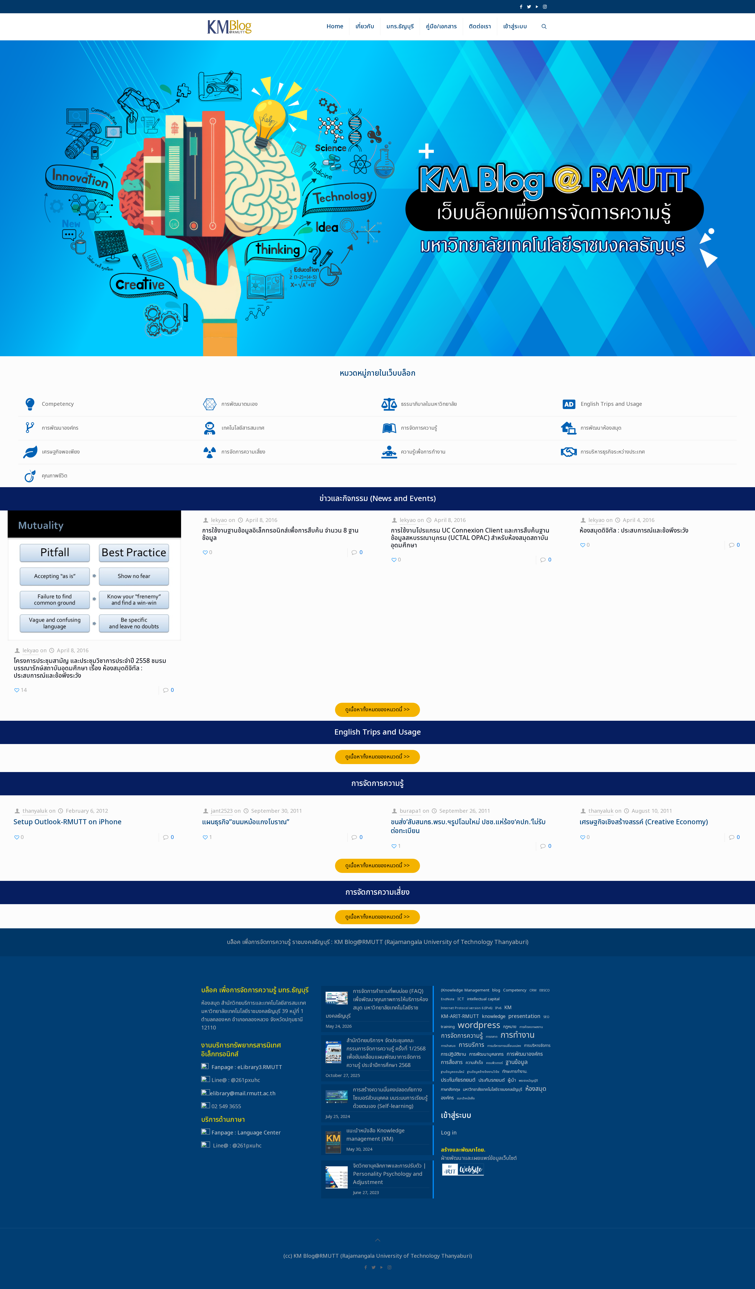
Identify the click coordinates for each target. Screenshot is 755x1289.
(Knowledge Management (465, 990)
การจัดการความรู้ (462, 1036)
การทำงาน (517, 1035)
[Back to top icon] (377, 1240)
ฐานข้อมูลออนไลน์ (452, 1072)
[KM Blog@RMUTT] (229, 26)
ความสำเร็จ (474, 1063)
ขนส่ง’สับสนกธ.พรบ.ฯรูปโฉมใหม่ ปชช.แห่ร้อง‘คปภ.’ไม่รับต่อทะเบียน (468, 826)
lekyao (30, 651)
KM (508, 1007)
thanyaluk (34, 811)
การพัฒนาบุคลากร (486, 1054)
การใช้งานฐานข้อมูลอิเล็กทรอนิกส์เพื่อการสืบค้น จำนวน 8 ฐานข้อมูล (280, 534)
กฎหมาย (509, 1027)
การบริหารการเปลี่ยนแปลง (504, 1046)
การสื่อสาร (452, 1062)
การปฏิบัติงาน (453, 1054)
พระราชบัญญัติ (528, 1080)
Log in (449, 1133)
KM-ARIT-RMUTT (460, 1016)
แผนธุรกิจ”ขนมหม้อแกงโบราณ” (245, 822)
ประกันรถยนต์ (491, 1080)
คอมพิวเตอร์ (494, 1063)
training (448, 1027)
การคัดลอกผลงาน (531, 1027)
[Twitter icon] (529, 7)
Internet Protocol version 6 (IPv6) (466, 1008)
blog (496, 990)
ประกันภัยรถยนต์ (458, 1080)
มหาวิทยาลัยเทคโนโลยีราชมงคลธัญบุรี (492, 1090)
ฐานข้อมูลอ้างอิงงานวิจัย (483, 1072)
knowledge (493, 1016)
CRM (532, 990)
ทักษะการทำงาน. (514, 1072)
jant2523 (222, 811)
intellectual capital (483, 999)
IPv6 (498, 1008)
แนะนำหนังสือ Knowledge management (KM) (375, 1135)
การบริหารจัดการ (537, 1046)
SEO (546, 1017)
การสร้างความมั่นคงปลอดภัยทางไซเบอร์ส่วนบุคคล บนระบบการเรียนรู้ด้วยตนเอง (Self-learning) (390, 1098)
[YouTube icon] (537, 7)
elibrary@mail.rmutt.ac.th (242, 1094)
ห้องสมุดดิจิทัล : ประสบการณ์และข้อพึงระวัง (634, 530)
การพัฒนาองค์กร (525, 1054)
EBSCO (544, 990)
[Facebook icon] (521, 7)
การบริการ (471, 1045)
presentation (524, 1016)
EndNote (447, 999)
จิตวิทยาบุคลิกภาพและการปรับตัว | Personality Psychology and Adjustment (389, 1174)
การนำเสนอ (448, 1046)
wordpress (479, 1025)
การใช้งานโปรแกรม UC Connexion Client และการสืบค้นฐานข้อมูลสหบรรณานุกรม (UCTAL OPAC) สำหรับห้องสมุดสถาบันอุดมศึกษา (470, 538)
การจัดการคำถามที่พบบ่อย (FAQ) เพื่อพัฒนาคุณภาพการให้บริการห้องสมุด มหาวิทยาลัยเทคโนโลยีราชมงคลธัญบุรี (377, 1003)
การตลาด (492, 1037)
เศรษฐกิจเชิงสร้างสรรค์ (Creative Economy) (644, 822)
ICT (460, 999)
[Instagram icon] (545, 7)
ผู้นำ (512, 1080)
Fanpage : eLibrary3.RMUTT (246, 1067)
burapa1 (410, 811)
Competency (514, 990)
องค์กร (447, 1097)
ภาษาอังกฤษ (450, 1090)
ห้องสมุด (535, 1089)
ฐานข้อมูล (516, 1062)
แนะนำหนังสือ (466, 1098)
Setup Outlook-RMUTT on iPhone (68, 822)
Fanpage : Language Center (246, 1133)
